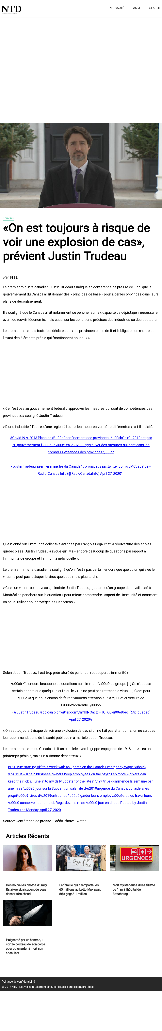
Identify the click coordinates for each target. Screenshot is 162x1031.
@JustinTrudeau (26, 712)
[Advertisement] (81, 67)
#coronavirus (91, 466)
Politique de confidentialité (18, 981)
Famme (136, 8)
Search (154, 8)
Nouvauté (117, 8)
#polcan (47, 712)
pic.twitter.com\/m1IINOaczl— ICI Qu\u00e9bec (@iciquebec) (102, 712)
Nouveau (8, 218)
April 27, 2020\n (112, 473)
